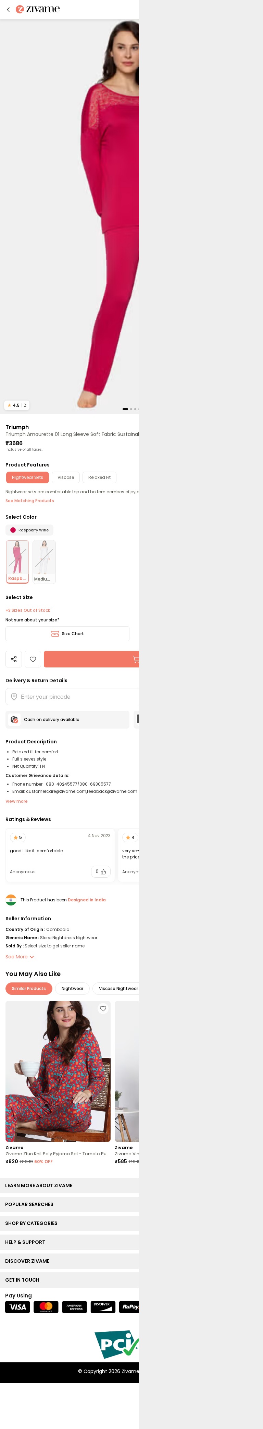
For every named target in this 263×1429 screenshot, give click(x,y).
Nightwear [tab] (72, 988)
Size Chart (73, 634)
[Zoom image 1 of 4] (131, 216)
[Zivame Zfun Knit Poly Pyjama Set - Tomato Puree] (58, 1071)
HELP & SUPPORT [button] (26, 1242)
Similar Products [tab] (29, 988)
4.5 (17, 405)
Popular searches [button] (31, 1204)
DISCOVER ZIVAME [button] (28, 1261)
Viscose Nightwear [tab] (118, 988)
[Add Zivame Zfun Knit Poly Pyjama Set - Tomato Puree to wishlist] (103, 1008)
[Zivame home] (38, 9)
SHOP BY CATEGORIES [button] (33, 1223)
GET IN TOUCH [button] (23, 1279)
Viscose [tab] (66, 477)
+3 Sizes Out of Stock (27, 610)
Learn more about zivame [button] (40, 1185)
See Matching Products (29, 501)
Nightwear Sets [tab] (27, 477)
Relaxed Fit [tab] (99, 477)
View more (16, 801)
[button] (8, 9)
